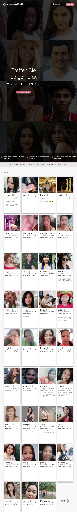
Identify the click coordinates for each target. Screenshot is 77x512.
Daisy (60, 310)
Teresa (26, 501)
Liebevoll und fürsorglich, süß (29, 431)
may (24, 195)
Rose (42, 386)
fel (24, 310)
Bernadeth (44, 272)
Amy (60, 424)
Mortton (61, 272)
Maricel (8, 424)
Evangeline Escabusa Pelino (28, 424)
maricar (61, 195)
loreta (42, 348)
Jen (24, 463)
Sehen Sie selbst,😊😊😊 (46, 201)
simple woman (26, 316)
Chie (60, 386)
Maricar (43, 501)
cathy (7, 233)
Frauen (31, 164)
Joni (7, 348)
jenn (42, 463)
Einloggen (70, 4)
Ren (6, 501)
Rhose (7, 310)
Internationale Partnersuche (17, 164)
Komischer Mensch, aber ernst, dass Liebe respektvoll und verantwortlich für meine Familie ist (47, 394)
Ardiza (43, 424)
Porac (59, 164)
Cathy (25, 272)
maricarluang (28, 233)
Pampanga (50, 164)
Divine (43, 195)
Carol (60, 233)
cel (59, 348)
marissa (61, 463)
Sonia (7, 463)
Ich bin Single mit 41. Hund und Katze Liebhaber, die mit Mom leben (65, 394)
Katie (42, 310)
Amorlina (27, 386)
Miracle (8, 386)
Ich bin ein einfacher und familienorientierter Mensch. (47, 431)
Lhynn (7, 272)
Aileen (25, 348)
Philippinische (40, 164)
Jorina (7, 195)
